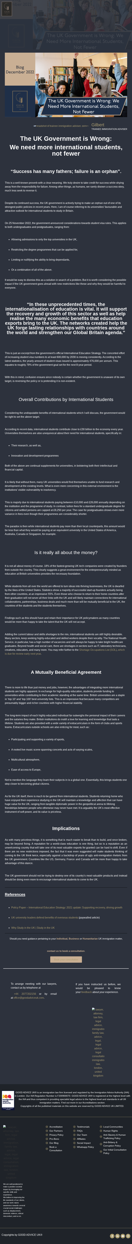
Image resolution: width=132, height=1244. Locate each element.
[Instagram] (128, 1236)
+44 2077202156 (25, 993)
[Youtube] (123, 1236)
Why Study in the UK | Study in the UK (33, 927)
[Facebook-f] (112, 1236)
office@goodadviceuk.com (29, 997)
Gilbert (97, 124)
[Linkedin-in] (117, 1236)
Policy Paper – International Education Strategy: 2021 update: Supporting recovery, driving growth (66, 907)
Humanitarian (90, 938)
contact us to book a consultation (66, 951)
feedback (86, 992)
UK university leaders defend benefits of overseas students (44, 917)
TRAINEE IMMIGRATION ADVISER (109, 129)
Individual (62, 938)
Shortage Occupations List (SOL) (98, 649)
